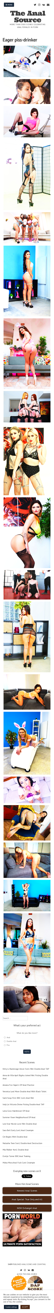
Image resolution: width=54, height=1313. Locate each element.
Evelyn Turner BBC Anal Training (16, 1156)
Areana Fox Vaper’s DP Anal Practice (18, 1085)
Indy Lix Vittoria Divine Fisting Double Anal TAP (23, 1104)
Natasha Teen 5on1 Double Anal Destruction (22, 1143)
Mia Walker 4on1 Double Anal (16, 1149)
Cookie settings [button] (11, 1307)
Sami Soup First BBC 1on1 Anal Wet (18, 1098)
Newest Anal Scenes (27, 1190)
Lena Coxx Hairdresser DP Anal (16, 1111)
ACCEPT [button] (25, 1307)
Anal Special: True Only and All (27, 1199)
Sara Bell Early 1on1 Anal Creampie (18, 1130)
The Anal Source (27, 16)
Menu (9, 5)
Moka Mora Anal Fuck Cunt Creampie (19, 1162)
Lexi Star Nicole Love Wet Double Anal (20, 1123)
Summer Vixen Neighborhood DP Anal (19, 1117)
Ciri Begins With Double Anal (15, 1136)
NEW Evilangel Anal (27, 1208)
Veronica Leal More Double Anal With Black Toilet (24, 1091)
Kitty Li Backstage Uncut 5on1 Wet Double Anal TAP (26, 1069)
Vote (27, 1051)
